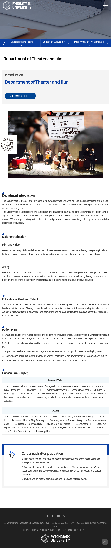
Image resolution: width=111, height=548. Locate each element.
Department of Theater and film (89, 43)
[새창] (47, 516)
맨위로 (105, 542)
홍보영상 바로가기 (18, 96)
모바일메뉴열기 (105, 5)
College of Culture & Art (54, 43)
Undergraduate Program (22, 43)
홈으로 (4, 43)
